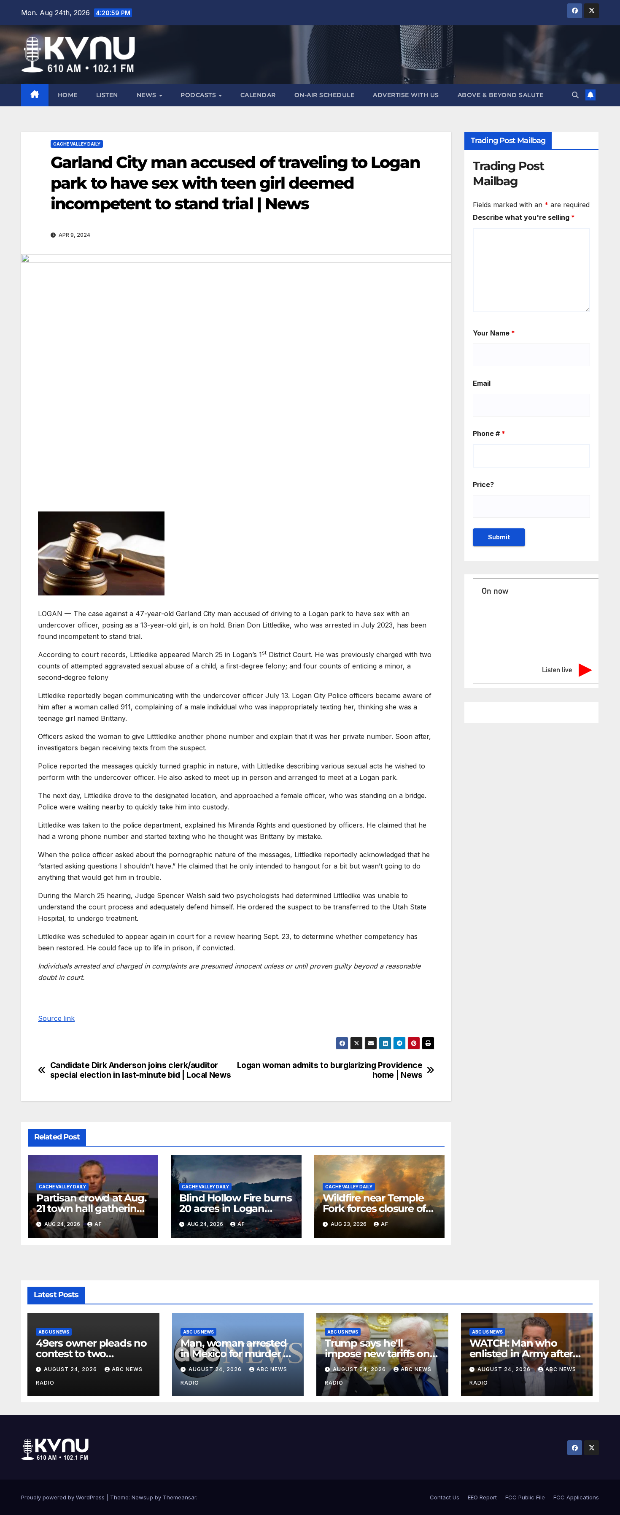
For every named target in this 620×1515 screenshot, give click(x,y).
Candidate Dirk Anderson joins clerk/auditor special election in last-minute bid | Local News (140, 1070)
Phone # (489, 433)
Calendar (258, 95)
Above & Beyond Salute (501, 95)
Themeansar (179, 1497)
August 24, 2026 (71, 1369)
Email (482, 383)
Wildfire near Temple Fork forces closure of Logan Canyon (374, 1208)
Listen (107, 95)
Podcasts (199, 95)
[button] (575, 95)
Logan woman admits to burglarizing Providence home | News (330, 1070)
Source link (56, 1018)
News (148, 95)
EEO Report (482, 1497)
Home (68, 95)
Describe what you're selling (524, 217)
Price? (483, 484)
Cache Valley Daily (76, 143)
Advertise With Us (406, 95)
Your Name (494, 333)
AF (98, 1224)
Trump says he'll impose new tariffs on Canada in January (377, 1353)
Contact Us (444, 1497)
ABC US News (53, 1331)
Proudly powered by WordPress (63, 1497)
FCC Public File (525, 1497)
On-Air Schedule (324, 95)
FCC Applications (576, 1497)
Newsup (142, 1497)
